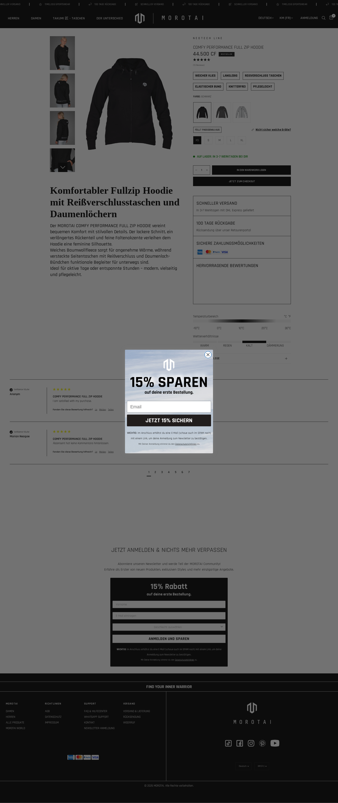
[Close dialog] (208, 354)
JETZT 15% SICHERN (169, 420)
